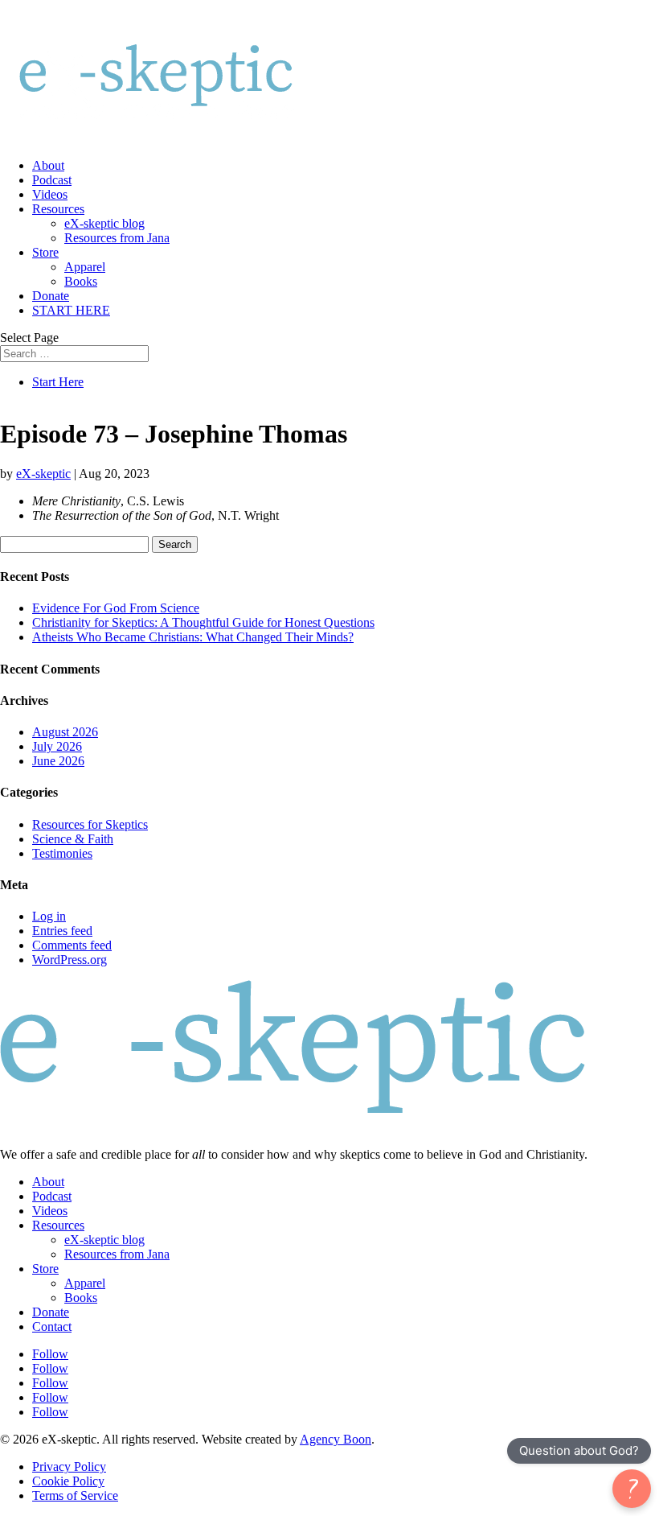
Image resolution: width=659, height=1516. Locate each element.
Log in (49, 916)
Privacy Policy (69, 1466)
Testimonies (62, 853)
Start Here (58, 382)
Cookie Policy (68, 1481)
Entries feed (62, 930)
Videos (50, 194)
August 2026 (65, 732)
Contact (52, 1326)
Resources (58, 209)
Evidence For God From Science (115, 608)
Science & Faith (72, 839)
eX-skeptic (43, 473)
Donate (50, 296)
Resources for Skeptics (90, 824)
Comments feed (72, 945)
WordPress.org (69, 959)
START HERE (71, 310)
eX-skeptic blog (104, 223)
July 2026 (57, 746)
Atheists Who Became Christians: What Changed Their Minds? (193, 637)
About (48, 165)
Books (80, 281)
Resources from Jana (117, 238)
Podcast (52, 180)
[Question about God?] (631, 1488)
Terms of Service (75, 1495)
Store (45, 252)
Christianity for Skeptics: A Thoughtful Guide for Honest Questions (203, 622)
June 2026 (58, 761)
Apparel (84, 267)
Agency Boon (335, 1439)
